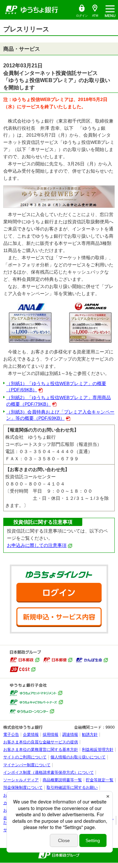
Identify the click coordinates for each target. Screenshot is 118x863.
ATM (93, 11)
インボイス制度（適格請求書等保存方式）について (48, 772)
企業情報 (31, 734)
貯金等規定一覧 (99, 780)
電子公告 (11, 734)
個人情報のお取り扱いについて (78, 757)
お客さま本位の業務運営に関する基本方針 (40, 749)
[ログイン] (59, 592)
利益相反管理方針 (97, 749)
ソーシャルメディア (21, 780)
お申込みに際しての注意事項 (37, 545)
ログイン (81, 11)
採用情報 (50, 734)
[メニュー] (110, 10)
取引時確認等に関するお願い (72, 787)
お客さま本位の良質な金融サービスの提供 (40, 742)
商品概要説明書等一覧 (62, 780)
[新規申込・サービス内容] (59, 617)
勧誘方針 (90, 734)
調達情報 (70, 734)
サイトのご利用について (25, 757)
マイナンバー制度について (26, 765)
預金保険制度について (23, 787)
